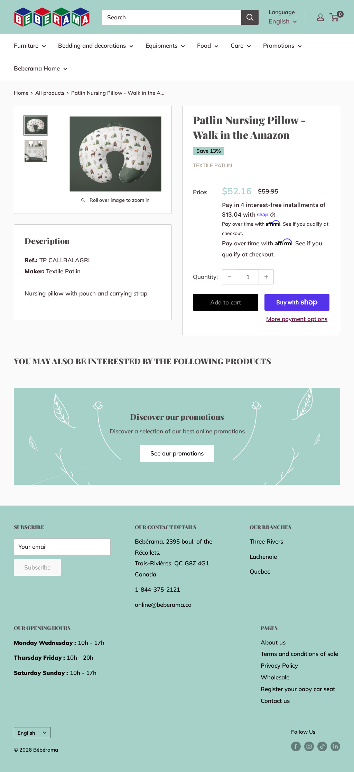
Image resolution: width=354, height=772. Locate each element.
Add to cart (225, 302)
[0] (334, 17)
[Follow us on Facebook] (296, 746)
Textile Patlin (212, 165)
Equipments (161, 45)
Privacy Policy (279, 665)
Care (237, 45)
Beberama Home (37, 68)
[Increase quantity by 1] (266, 277)
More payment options (296, 318)
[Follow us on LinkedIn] (335, 746)
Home (21, 93)
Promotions (278, 45)
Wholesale (275, 677)
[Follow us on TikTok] (322, 746)
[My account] (320, 17)
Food (204, 45)
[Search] (250, 17)
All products (49, 93)
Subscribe (37, 567)
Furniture (26, 45)
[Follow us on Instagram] (309, 746)
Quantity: (205, 276)
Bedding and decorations (92, 45)
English (26, 732)
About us (273, 642)
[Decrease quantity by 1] (229, 277)
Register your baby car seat (298, 689)
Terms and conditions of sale (299, 653)
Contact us (275, 700)
